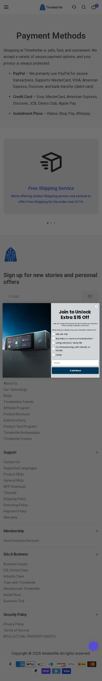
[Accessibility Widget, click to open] (93, 646)
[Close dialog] (96, 306)
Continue (75, 370)
